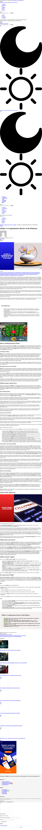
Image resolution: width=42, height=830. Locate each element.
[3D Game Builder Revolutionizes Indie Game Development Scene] (4, 685)
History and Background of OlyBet (11, 272)
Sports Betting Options (11, 273)
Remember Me (3, 821)
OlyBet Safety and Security (18, 274)
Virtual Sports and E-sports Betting (30, 273)
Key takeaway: (2, 272)
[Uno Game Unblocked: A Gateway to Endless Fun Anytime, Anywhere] (4, 673)
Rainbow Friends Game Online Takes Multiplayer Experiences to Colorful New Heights (13, 662)
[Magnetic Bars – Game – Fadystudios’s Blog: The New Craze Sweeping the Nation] (4, 736)
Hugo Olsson (2, 238)
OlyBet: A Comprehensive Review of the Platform (14, 275)
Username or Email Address (5, 817)
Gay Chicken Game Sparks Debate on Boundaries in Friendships (10, 713)
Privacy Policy (14, 0)
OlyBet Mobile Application (8, 274)
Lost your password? (3, 825)
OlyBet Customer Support (27, 274)
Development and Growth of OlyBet (30, 272)
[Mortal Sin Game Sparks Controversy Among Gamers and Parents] (4, 648)
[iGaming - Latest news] (8, 2)
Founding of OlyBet (20, 272)
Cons (5, 275)
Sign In (10, 215)
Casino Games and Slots (19, 273)
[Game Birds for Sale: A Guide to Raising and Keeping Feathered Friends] (4, 723)
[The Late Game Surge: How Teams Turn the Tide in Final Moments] (4, 698)
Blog (1, 652)
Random (1, 225)
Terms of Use (21, 0)
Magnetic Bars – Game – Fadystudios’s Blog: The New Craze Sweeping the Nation (12, 738)
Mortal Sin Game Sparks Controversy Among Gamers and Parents (10, 650)
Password (1, 819)
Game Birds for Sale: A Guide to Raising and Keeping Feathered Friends (11, 725)
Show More (6, 23)
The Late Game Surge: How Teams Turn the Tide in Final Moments (10, 700)
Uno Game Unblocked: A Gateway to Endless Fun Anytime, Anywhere (10, 675)
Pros (3, 275)
